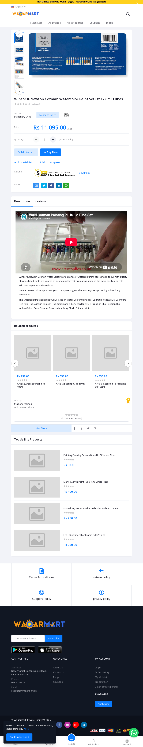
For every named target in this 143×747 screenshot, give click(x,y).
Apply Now (103, 703)
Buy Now (52, 152)
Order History (102, 672)
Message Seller (47, 114)
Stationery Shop (22, 116)
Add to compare (50, 162)
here (26, 728)
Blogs (109, 22)
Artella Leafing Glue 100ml (70, 383)
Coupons (94, 22)
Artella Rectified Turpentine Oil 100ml (110, 385)
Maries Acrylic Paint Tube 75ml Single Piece (85, 481)
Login (98, 667)
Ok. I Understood (19, 737)
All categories (75, 22)
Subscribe (53, 638)
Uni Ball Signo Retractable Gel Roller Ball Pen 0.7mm (90, 508)
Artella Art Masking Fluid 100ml (31, 385)
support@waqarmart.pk (24, 690)
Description (22, 201)
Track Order (101, 681)
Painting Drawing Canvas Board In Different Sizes (89, 455)
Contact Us (59, 672)
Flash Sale (36, 22)
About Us (58, 667)
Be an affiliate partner (106, 686)
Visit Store (41, 428)
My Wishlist (101, 677)
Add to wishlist (23, 162)
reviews (40, 201)
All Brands (54, 22)
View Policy (84, 172)
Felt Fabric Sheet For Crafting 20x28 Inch (84, 535)
